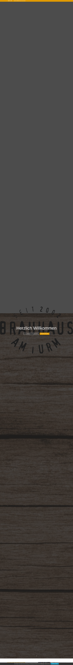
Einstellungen (55, 663)
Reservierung (44, 333)
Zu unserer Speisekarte (31, 333)
